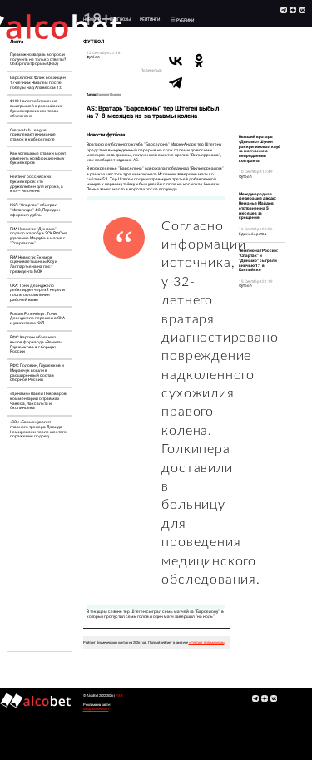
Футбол (93, 57)
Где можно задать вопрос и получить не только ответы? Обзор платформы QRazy (38, 59)
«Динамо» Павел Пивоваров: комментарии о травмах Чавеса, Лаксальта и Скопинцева (38, 401)
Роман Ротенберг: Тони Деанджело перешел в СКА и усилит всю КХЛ (37, 319)
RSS (119, 695)
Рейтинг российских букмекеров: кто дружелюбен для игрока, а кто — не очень (36, 184)
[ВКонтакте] (176, 61)
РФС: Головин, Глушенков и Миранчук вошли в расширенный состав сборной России (37, 372)
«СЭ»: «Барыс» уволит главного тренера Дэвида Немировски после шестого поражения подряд (38, 429)
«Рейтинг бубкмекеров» (207, 642)
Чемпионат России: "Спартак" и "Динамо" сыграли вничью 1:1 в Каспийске (258, 260)
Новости (92, 19)
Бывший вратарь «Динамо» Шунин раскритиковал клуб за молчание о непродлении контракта (259, 149)
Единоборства (252, 234)
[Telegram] (176, 82)
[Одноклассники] (199, 61)
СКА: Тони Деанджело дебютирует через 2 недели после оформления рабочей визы (37, 293)
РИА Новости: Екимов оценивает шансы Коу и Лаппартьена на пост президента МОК (33, 264)
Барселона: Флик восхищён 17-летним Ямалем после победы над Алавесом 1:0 (38, 83)
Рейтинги (150, 19)
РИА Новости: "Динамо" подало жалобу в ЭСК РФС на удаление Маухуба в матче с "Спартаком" (38, 236)
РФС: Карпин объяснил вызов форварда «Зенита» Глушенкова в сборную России (36, 344)
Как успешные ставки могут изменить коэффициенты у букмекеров (38, 158)
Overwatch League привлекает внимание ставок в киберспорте (33, 135)
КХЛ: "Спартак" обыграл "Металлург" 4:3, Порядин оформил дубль (35, 210)
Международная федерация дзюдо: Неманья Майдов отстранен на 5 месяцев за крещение (257, 206)
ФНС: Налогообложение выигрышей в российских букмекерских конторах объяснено (36, 108)
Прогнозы (120, 19)
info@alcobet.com (96, 709)
